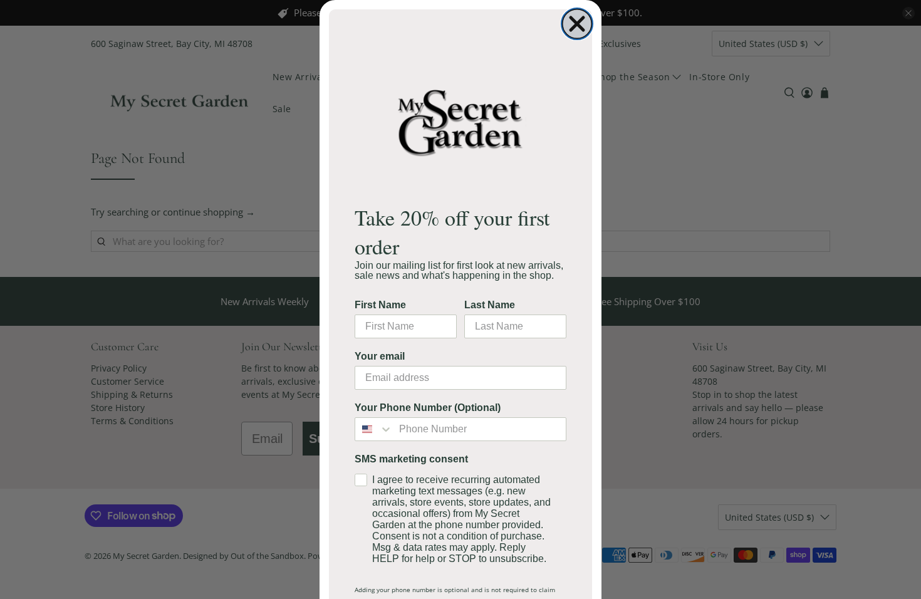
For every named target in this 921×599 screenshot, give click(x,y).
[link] (460, 121)
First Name (380, 305)
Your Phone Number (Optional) (428, 407)
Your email (380, 356)
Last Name (489, 305)
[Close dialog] (577, 23)
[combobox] (374, 429)
